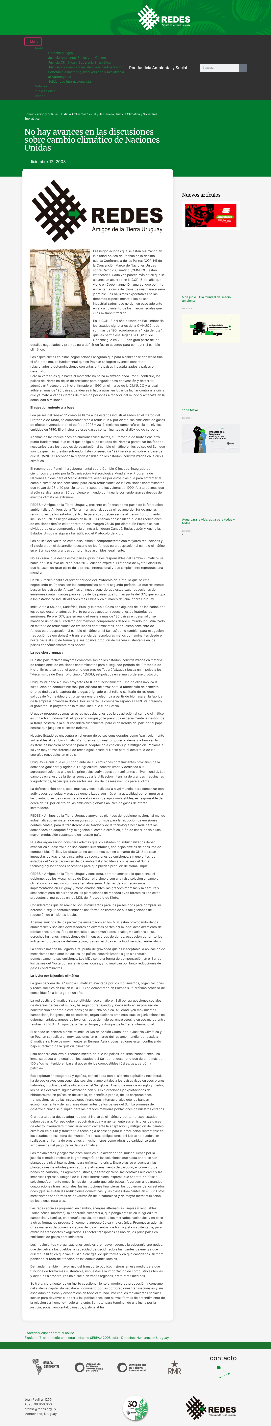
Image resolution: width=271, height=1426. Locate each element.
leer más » (187, 308)
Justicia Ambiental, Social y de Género (87, 114)
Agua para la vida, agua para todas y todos (208, 521)
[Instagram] (202, 18)
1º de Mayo (190, 410)
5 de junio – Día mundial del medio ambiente (206, 298)
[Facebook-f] (215, 18)
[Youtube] (241, 18)
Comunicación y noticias (41, 114)
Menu (34, 41)
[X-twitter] (228, 18)
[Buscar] (243, 68)
